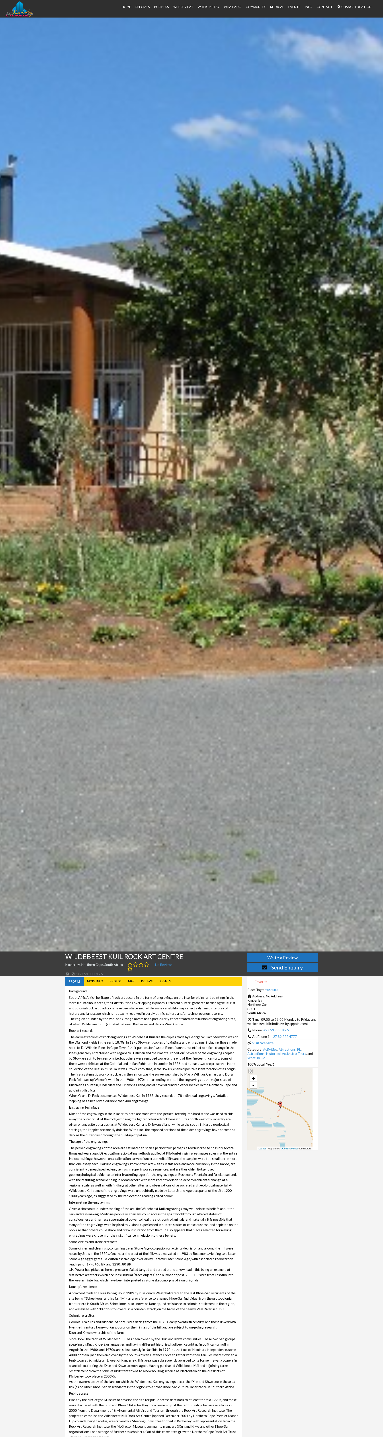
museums (271, 990)
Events (294, 7)
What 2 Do (232, 7)
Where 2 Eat (183, 7)
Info (308, 7)
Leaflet (262, 1148)
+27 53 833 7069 (276, 1030)
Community (256, 7)
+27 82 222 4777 (284, 1036)
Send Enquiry (287, 967)
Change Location (356, 7)
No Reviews (163, 965)
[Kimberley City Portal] (19, 15)
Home (126, 7)
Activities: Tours (294, 1054)
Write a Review (282, 957)
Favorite (261, 982)
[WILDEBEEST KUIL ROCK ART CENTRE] (280, 1105)
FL (299, 1049)
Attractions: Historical (264, 1054)
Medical (277, 7)
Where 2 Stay (208, 7)
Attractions (287, 1049)
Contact (324, 7)
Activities (270, 1049)
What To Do (256, 1058)
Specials (142, 7)
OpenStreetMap (289, 1148)
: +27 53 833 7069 (89, 974)
